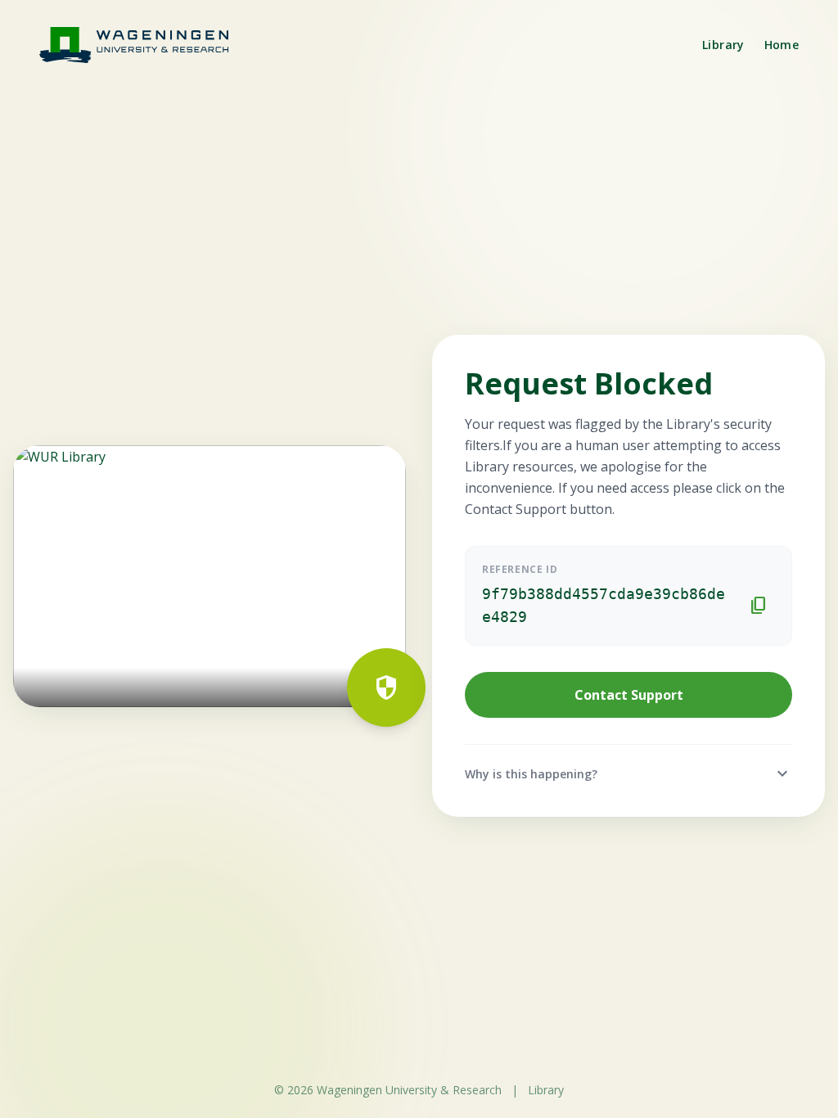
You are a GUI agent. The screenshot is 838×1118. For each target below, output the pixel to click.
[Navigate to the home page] (144, 44)
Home (781, 44)
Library (723, 44)
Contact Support (628, 695)
